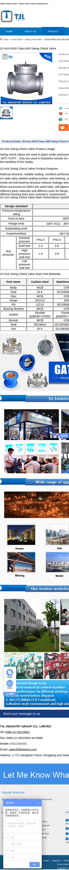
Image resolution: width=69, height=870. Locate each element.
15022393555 (18, 743)
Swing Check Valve (33, 39)
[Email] (9, 683)
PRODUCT (53, 31)
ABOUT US (30, 31)
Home (6, 39)
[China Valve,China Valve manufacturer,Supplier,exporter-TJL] (13, 24)
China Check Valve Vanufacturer (33, 4)
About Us (56, 861)
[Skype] (9, 672)
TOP (11, 694)
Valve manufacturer (43, 799)
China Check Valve (8, 4)
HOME (9, 31)
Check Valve (16, 39)
